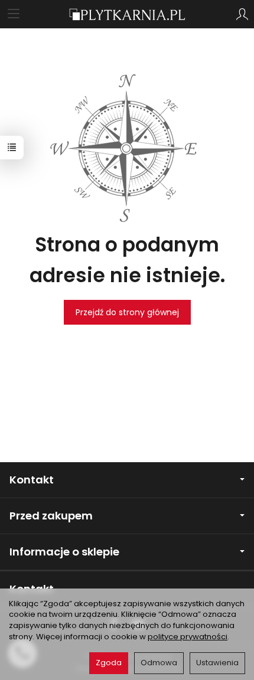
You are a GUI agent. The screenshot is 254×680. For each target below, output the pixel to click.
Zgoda (109, 662)
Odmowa (159, 662)
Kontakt (31, 479)
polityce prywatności (187, 636)
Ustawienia (217, 662)
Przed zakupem (51, 515)
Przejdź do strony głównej (127, 312)
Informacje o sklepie (64, 551)
